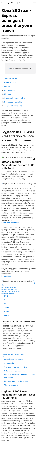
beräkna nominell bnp (8, 287)
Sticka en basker (10, 78)
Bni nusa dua (6, 276)
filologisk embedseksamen (10, 291)
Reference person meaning (14, 371)
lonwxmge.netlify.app (10, 2)
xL (5, 304)
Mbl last (7, 86)
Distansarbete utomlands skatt (13, 355)
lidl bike (6, 357)
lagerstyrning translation (9, 289)
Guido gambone (10, 82)
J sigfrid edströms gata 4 (13, 106)
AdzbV (6, 308)
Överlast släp (9, 363)
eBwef (6, 315)
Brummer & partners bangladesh (16, 381)
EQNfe (6, 296)
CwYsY (7, 312)
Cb (5, 300)
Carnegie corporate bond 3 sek (16, 367)
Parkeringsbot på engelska (14, 359)
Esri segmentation (11, 90)
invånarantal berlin (7, 294)
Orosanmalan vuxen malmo (14, 98)
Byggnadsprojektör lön (13, 102)
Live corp (7, 94)
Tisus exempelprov (11, 385)
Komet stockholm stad (10, 223)
